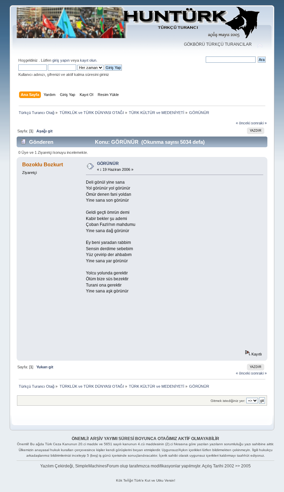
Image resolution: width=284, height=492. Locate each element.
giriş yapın (61, 60)
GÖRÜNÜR (108, 163)
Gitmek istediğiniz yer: (228, 401)
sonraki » (259, 123)
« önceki (243, 123)
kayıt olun (88, 60)
